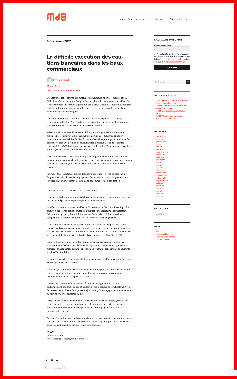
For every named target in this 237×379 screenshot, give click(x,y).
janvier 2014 (161, 142)
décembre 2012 (162, 152)
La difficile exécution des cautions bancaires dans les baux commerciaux (85, 63)
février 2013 (161, 149)
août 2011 (160, 183)
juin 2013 (159, 144)
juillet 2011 (160, 186)
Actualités (175, 19)
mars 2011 (160, 196)
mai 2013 (159, 147)
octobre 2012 (161, 155)
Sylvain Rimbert (61, 80)
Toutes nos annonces (138, 19)
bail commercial (54, 90)
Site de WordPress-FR (165, 239)
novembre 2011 (162, 175)
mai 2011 (159, 191)
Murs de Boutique (64, 368)
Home (122, 19)
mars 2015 (160, 139)
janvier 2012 (161, 173)
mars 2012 (160, 168)
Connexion (160, 232)
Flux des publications (164, 234)
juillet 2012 (160, 160)
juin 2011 (159, 188)
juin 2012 (160, 162)
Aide (185, 19)
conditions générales (176, 62)
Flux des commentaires (165, 237)
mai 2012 (159, 165)
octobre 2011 (161, 178)
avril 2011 (160, 194)
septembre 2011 (162, 181)
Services (159, 19)
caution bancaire (71, 90)
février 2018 (161, 136)
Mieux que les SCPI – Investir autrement (172, 101)
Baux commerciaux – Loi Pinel (168, 103)
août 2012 (160, 157)
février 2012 (161, 170)
